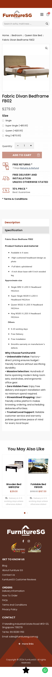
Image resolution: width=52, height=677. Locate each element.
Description (12, 222)
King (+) (13, 135)
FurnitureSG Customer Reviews (19, 579)
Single (8, 120)
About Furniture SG (12, 570)
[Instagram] (28, 541)
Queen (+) (14, 131)
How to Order (9, 595)
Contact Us (8, 575)
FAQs (5, 600)
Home (5, 35)
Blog (4, 565)
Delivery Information (13, 591)
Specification (14, 230)
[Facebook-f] (23, 541)
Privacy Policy (9, 609)
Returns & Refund (29, 168)
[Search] (47, 24)
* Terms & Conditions (14, 199)
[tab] (25, 222)
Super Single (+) (16, 125)
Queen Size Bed (33, 35)
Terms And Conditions (14, 604)
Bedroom (17, 35)
